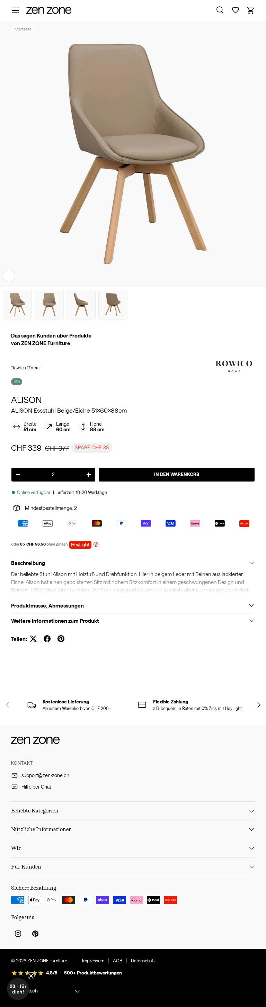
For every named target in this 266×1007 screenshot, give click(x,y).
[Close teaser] (31, 975)
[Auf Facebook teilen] (47, 639)
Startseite (23, 29)
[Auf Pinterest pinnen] (61, 639)
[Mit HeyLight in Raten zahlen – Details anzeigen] (96, 545)
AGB (117, 960)
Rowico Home (25, 367)
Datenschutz (143, 960)
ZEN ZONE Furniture (47, 960)
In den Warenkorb (176, 474)
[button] (250, 10)
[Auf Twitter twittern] (33, 639)
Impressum (93, 960)
